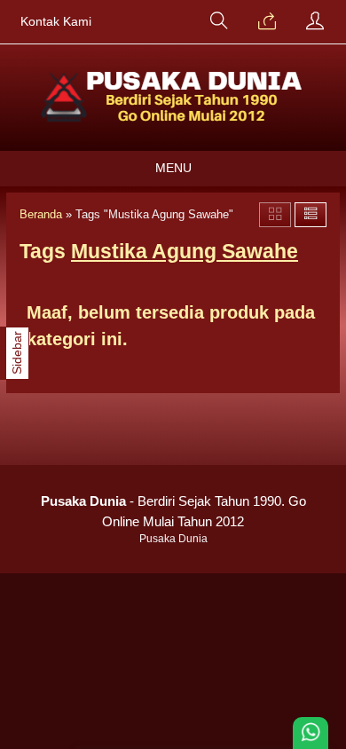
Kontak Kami (55, 21)
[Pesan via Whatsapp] (267, 22)
